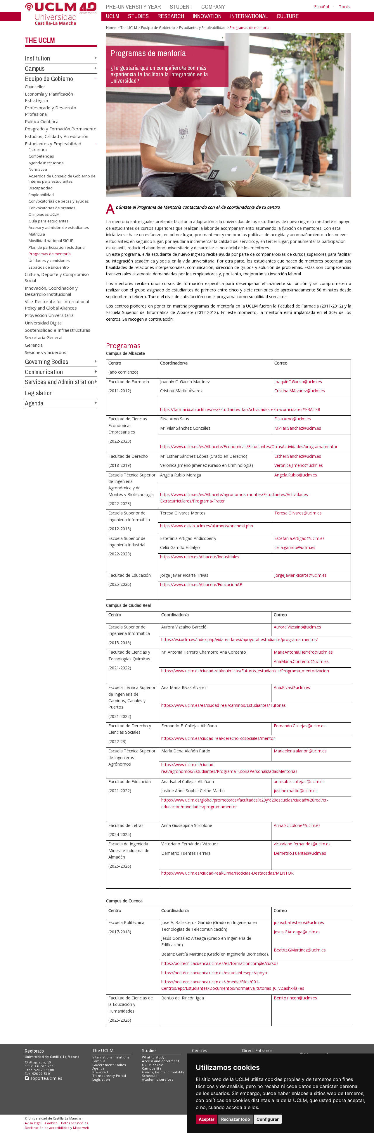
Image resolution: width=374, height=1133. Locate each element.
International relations (110, 1057)
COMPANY (213, 7)
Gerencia (34, 345)
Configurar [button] (268, 1119)
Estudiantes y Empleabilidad (53, 143)
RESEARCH (170, 16)
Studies (149, 1050)
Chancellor (35, 86)
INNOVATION (207, 16)
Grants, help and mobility (163, 1072)
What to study (153, 1057)
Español (321, 6)
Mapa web (81, 1127)
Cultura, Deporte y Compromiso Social (57, 277)
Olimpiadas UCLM (44, 214)
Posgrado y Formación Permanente (60, 129)
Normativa (38, 169)
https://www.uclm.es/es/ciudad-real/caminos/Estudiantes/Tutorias (223, 705)
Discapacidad (41, 188)
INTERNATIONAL (249, 16)
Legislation (39, 392)
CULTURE (288, 16)
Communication (44, 371)
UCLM (112, 16)
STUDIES (138, 16)
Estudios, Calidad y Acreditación (56, 136)
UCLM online (152, 1065)
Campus (35, 68)
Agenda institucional (47, 162)
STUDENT (181, 7)
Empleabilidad (41, 194)
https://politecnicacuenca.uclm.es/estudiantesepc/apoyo (214, 972)
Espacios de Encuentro (49, 267)
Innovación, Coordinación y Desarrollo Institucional (51, 291)
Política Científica (41, 121)
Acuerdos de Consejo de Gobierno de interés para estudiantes (62, 178)
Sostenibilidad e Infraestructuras (57, 330)
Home (111, 27)
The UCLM (40, 40)
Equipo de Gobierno (49, 78)
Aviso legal (33, 1123)
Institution (37, 58)
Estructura (38, 149)
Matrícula (37, 234)
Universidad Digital (44, 322)
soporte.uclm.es (45, 1078)
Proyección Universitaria (49, 315)
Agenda (34, 403)
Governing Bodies (46, 361)
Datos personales (74, 1123)
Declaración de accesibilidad (47, 1127)
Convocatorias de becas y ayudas (59, 201)
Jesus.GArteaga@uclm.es (297, 932)
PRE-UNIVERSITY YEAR (133, 7)
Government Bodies (109, 1065)
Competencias (41, 156)
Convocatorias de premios (52, 207)
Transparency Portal (109, 1075)
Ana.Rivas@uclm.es (292, 687)
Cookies (51, 1123)
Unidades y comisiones (49, 260)
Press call (100, 1072)
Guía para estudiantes (49, 221)
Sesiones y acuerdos (45, 352)
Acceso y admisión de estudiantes (59, 227)
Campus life (152, 1068)
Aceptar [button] (206, 1119)
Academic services (157, 1079)
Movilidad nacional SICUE (51, 240)
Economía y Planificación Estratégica (49, 97)
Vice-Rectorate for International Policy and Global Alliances (57, 304)
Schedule (149, 1075)
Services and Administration (59, 381)
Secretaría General (43, 337)
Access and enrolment (160, 1061)
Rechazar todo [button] (235, 1119)
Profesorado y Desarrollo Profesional (50, 111)
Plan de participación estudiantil (57, 247)
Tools (344, 6)
